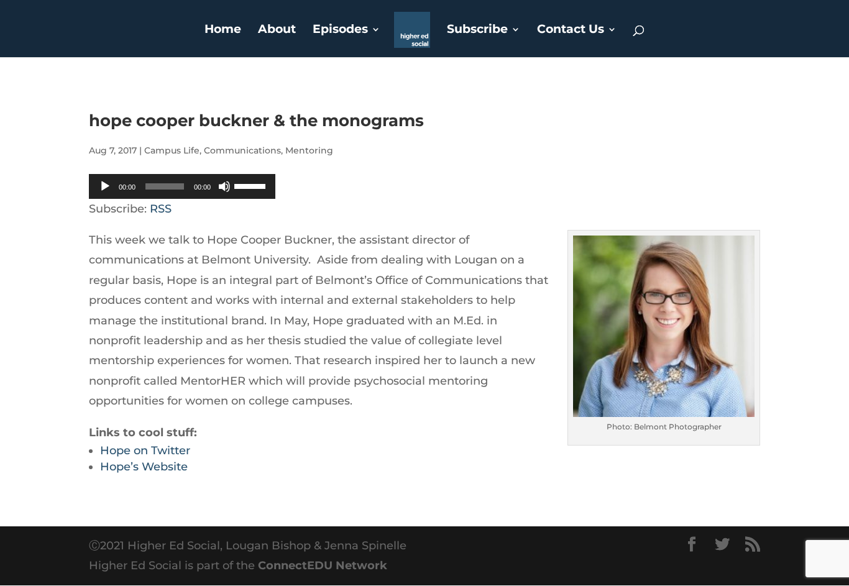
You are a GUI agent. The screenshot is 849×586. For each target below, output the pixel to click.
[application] (182, 186)
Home (222, 30)
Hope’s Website (144, 467)
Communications (242, 150)
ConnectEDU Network (322, 565)
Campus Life (172, 150)
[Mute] (224, 186)
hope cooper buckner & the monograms (256, 120)
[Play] (105, 186)
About (277, 30)
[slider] (251, 185)
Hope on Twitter (145, 450)
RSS (161, 209)
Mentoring (309, 150)
